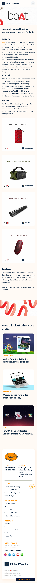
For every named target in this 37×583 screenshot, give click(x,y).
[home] (10, 3)
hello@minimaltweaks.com (14, 550)
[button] (33, 3)
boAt (3, 42)
